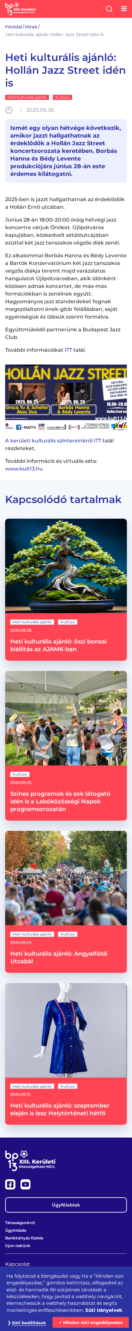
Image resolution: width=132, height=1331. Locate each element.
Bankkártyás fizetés (24, 1238)
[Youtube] (25, 1184)
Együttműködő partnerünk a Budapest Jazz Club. (62, 333)
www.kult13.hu (24, 469)
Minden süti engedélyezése (93, 1322)
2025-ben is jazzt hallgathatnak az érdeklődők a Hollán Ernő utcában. (65, 203)
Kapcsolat (17, 1264)
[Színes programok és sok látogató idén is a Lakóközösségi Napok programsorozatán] (66, 746)
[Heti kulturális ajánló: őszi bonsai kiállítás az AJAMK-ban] (66, 590)
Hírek (31, 27)
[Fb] (11, 1184)
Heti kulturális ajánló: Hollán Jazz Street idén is (65, 70)
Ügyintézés (15, 1230)
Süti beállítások (29, 1322)
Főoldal (13, 27)
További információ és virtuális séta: (51, 465)
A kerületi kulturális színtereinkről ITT (53, 441)
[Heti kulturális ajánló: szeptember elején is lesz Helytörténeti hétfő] (66, 1054)
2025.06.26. (40, 110)
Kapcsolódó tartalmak (63, 499)
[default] (66, 397)
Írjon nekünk (17, 1245)
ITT (68, 350)
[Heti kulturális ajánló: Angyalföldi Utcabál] (66, 902)
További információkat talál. (45, 350)
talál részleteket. (59, 444)
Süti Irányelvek (103, 1310)
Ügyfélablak (66, 1205)
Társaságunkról (20, 1222)
